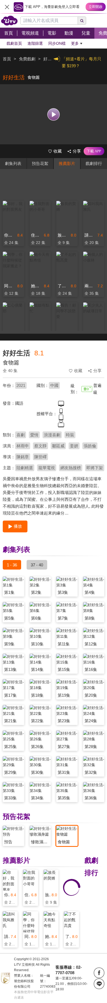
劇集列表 (13, 163)
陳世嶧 (40, 456)
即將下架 (94, 467)
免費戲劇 (27, 59)
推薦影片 (67, 163)
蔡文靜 (40, 445)
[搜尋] (82, 20)
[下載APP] (94, 151)
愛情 (34, 434)
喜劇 (20, 434)
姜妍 (74, 445)
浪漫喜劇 (52, 434)
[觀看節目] (53, 114)
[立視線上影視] (9, 21)
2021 (20, 385)
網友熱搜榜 (70, 467)
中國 (54, 385)
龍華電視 (46, 467)
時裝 (70, 434)
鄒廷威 (58, 445)
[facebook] (99, 972)
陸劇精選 (24, 467)
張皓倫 (90, 445)
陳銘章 (22, 456)
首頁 (7, 59)
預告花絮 (40, 163)
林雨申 (22, 445)
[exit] (7, 7)
